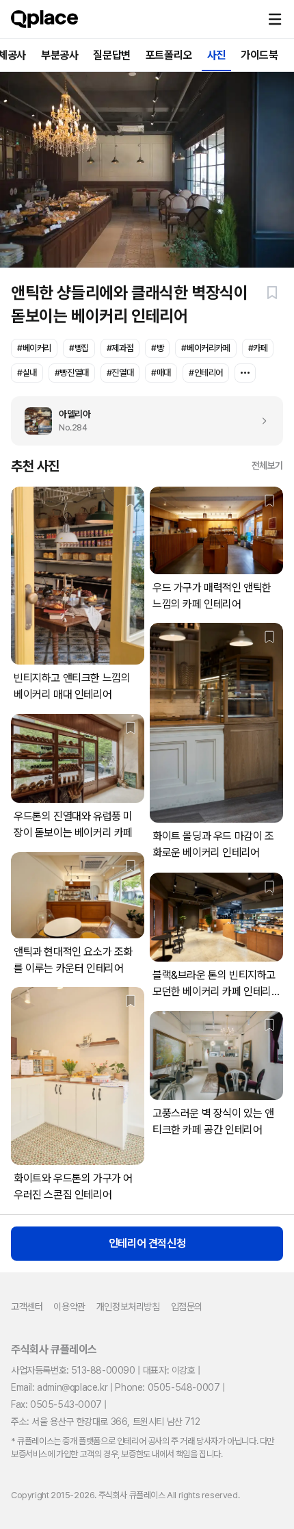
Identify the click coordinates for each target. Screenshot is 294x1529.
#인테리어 (206, 373)
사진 (216, 55)
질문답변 (111, 55)
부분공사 (59, 55)
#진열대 (120, 373)
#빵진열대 (72, 373)
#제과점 (120, 348)
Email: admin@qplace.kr (59, 1387)
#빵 (157, 348)
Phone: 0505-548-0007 (167, 1387)
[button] (275, 19)
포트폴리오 (169, 55)
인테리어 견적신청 (147, 1243)
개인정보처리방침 (128, 1306)
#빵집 (79, 348)
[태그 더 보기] (245, 373)
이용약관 (69, 1306)
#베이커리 (34, 348)
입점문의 (186, 1306)
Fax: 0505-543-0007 (56, 1404)
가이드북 (259, 55)
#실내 (27, 373)
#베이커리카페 (205, 348)
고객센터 (26, 1306)
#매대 (161, 373)
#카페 (258, 348)
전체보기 (267, 465)
